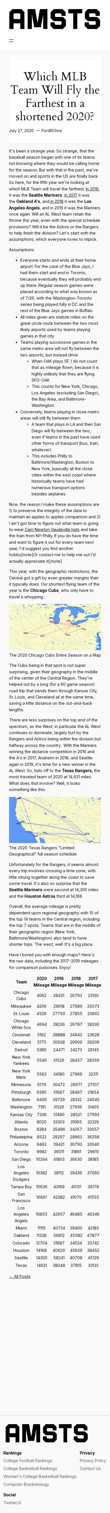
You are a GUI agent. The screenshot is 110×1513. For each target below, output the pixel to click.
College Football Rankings (27, 1460)
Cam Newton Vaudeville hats (52, 529)
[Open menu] (11, 40)
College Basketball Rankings (30, 1468)
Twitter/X (12, 1502)
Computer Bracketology (26, 1484)
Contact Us (90, 1468)
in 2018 (56, 201)
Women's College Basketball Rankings (40, 1476)
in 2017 (70, 195)
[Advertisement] (55, 1351)
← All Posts (19, 1276)
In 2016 (92, 188)
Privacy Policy (93, 1460)
